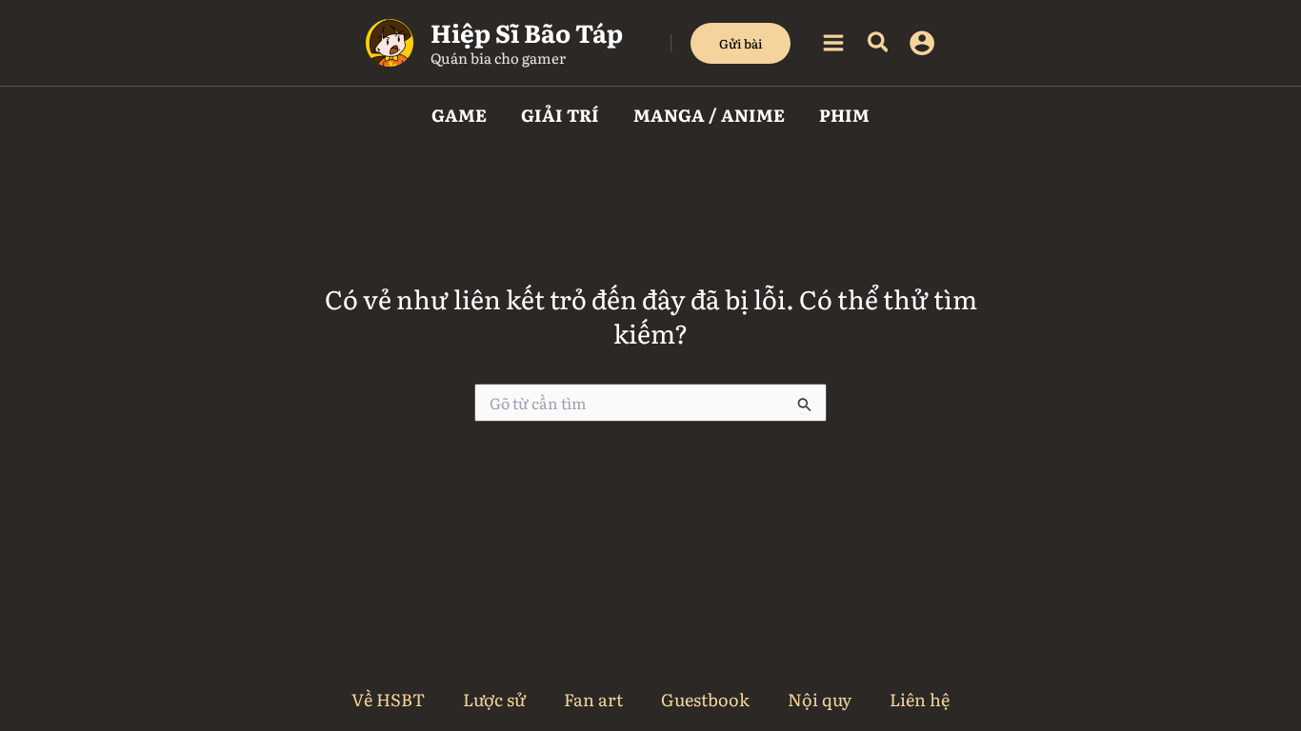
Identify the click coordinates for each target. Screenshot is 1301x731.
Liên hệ (920, 699)
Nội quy (819, 699)
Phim (844, 115)
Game (459, 115)
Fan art (593, 699)
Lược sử (494, 699)
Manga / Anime (709, 115)
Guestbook (705, 699)
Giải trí (560, 115)
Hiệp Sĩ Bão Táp (526, 31)
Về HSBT (388, 699)
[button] (741, 43)
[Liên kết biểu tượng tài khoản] (922, 43)
